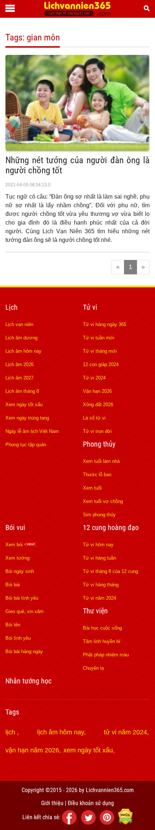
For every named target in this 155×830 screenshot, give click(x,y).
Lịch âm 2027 (19, 378)
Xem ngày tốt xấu (24, 404)
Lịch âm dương (21, 337)
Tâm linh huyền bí (101, 641)
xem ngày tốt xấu (88, 750)
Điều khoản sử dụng (91, 803)
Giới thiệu (52, 803)
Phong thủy (99, 444)
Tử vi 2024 (94, 378)
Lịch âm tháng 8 (22, 391)
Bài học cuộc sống (102, 628)
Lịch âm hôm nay (23, 351)
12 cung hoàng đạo (111, 527)
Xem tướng (17, 558)
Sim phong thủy (99, 514)
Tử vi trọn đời (97, 431)
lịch (11, 732)
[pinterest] (108, 822)
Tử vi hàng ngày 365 (104, 324)
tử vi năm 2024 (125, 732)
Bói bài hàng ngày (24, 651)
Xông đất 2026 (98, 404)
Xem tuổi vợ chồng (103, 501)
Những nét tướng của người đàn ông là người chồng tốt (77, 165)
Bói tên (12, 624)
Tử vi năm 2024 (99, 598)
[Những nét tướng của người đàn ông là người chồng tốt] (77, 149)
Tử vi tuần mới (98, 337)
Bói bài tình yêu (21, 598)
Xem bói (14, 544)
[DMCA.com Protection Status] (125, 822)
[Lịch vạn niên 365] (77, 14)
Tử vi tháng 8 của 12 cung (110, 571)
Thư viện (95, 611)
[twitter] (89, 822)
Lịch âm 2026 (19, 364)
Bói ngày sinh (19, 571)
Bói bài (12, 584)
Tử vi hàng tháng (101, 584)
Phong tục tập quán (25, 444)
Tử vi (90, 307)
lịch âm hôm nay (60, 732)
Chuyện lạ (93, 668)
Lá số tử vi (94, 418)
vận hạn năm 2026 (32, 750)
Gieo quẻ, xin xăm (24, 611)
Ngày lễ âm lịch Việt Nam (32, 431)
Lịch (11, 307)
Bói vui (15, 527)
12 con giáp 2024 (101, 364)
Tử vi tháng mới (100, 351)
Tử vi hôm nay (98, 544)
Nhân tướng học (28, 681)
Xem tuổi (92, 488)
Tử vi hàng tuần (99, 558)
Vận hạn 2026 (97, 391)
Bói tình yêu (18, 638)
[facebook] (70, 822)
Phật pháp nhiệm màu (106, 654)
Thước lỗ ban (97, 474)
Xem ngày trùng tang (27, 418)
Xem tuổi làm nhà (101, 461)
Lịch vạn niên (19, 324)
